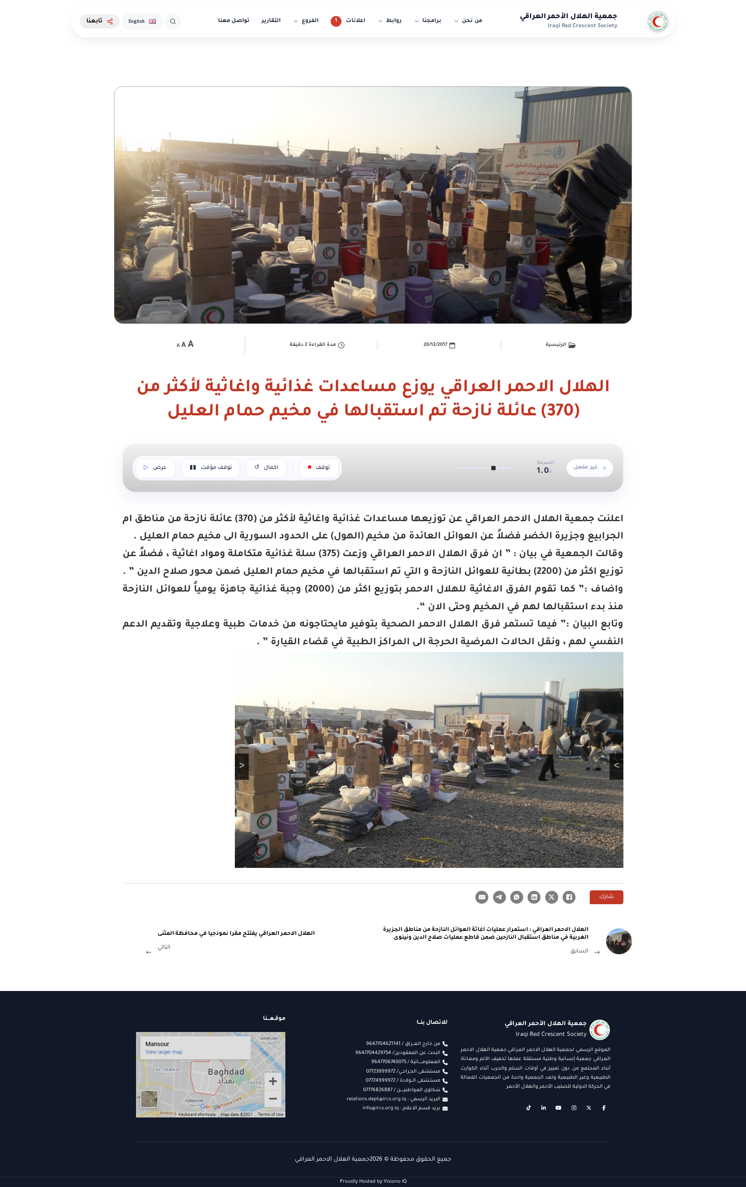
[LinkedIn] (534, 897)
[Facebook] (569, 897)
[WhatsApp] (516, 897)
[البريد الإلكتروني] (481, 897)
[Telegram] (499, 897)
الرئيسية (556, 345)
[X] (551, 897)
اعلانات (355, 21)
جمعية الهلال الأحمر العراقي (568, 17)
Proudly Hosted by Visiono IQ (373, 1181)
